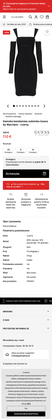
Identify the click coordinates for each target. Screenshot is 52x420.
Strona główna (9, 113)
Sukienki (38, 113)
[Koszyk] (47, 17)
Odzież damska (25, 113)
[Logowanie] (36, 17)
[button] (49, 6)
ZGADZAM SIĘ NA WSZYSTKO (26, 414)
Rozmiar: (7, 143)
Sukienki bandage (13, 116)
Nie (26, 408)
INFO (29, 403)
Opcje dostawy (12, 164)
